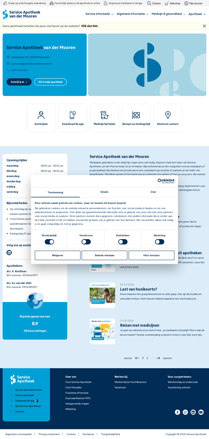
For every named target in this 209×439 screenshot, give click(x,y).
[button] (99, 14)
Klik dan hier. (89, 26)
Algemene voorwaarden (18, 434)
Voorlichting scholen (179, 387)
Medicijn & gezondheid (167, 14)
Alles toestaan (151, 255)
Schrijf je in (17, 82)
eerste (128, 358)
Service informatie (97, 14)
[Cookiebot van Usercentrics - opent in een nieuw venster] (160, 181)
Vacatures (120, 387)
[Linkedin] (9, 252)
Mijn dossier (195, 3)
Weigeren (57, 255)
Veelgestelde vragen (77, 403)
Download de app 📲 (26, 400)
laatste (167, 358)
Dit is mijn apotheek (51, 82)
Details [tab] (105, 191)
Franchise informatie (76, 393)
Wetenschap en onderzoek (183, 382)
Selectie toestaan (104, 255)
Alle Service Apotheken (28, 406)
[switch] (86, 241)
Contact (19, 411)
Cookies (71, 434)
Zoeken (156, 3)
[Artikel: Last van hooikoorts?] (148, 297)
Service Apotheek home (28, 390)
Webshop (175, 3)
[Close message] (204, 26)
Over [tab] (153, 191)
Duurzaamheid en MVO (78, 398)
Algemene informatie (131, 14)
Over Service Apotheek (78, 382)
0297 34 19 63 (19, 70)
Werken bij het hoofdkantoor (130, 382)
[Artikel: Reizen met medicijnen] (148, 333)
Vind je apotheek (24, 395)
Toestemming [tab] (55, 192)
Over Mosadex (73, 387)
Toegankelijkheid (110, 434)
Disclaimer (88, 434)
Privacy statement (49, 434)
